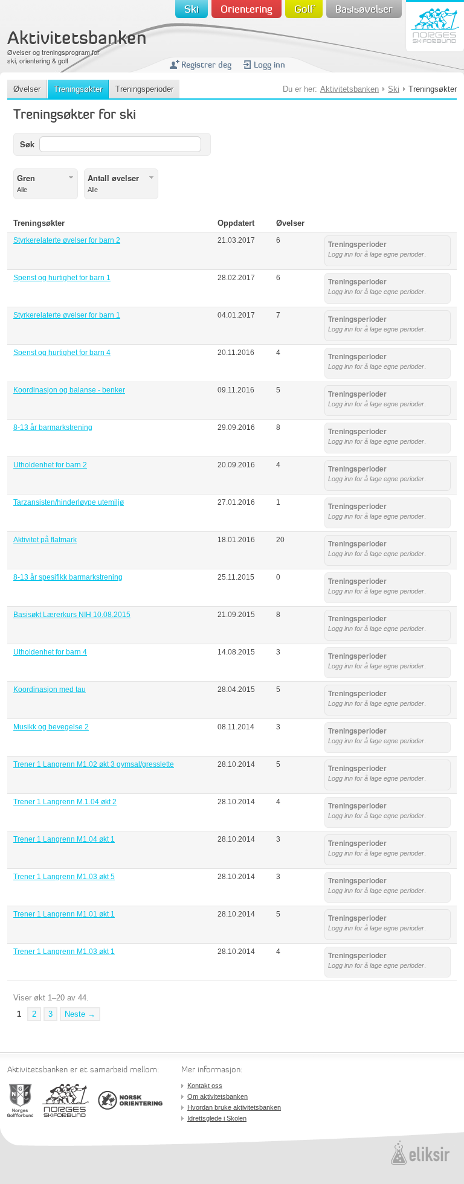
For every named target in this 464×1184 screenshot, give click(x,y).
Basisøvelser (364, 10)
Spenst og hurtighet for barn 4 (62, 352)
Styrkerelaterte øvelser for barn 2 (66, 240)
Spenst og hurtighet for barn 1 (62, 278)
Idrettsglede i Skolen (216, 1118)
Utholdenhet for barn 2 (50, 465)
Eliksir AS (420, 1153)
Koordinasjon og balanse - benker (69, 390)
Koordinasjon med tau (49, 689)
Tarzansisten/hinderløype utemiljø (68, 502)
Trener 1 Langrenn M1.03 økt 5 (64, 876)
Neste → (80, 1014)
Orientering (246, 10)
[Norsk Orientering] (130, 1100)
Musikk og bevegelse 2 (51, 727)
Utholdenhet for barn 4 (50, 652)
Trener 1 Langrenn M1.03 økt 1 (64, 951)
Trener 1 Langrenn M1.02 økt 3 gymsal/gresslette (93, 764)
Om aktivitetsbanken (217, 1096)
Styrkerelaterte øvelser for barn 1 (66, 315)
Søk (27, 144)
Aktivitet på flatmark (45, 540)
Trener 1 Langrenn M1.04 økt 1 (64, 839)
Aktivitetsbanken (77, 39)
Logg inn (269, 65)
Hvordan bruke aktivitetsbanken (234, 1107)
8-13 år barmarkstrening (52, 427)
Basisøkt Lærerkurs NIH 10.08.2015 (71, 614)
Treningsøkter (78, 89)
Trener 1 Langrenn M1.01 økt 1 (64, 914)
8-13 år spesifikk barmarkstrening (68, 577)
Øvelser (26, 89)
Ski (191, 10)
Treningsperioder (144, 89)
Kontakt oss (204, 1085)
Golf (304, 10)
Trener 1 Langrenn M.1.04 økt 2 (65, 802)
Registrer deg (206, 65)
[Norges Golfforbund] (20, 1100)
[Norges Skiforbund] (65, 1100)
